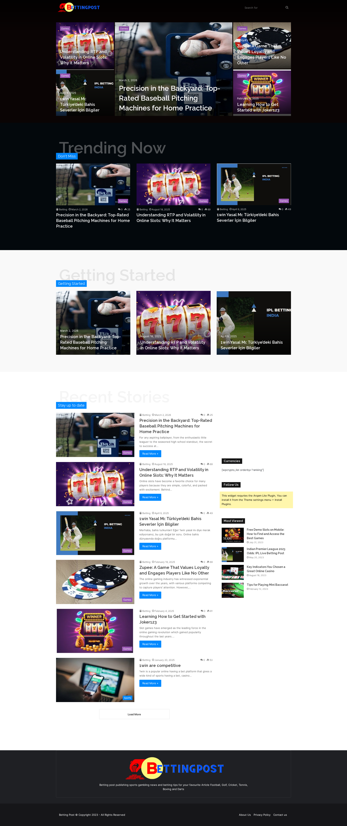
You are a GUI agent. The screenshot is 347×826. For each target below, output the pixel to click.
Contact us (280, 814)
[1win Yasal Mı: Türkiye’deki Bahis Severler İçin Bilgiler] (85, 93)
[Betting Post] (78, 7)
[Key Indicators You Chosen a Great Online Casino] (233, 572)
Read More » (150, 453)
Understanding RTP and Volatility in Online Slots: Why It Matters (83, 57)
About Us (245, 814)
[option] (173, 69)
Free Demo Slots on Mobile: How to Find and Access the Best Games (265, 534)
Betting (63, 209)
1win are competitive (160, 665)
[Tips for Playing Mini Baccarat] (233, 590)
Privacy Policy (262, 814)
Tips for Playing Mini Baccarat (267, 584)
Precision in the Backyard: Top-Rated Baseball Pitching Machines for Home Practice (169, 98)
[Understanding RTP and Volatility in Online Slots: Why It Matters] (85, 45)
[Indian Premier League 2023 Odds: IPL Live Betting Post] (233, 554)
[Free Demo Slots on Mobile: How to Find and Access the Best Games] (233, 535)
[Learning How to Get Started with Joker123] (262, 93)
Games (65, 75)
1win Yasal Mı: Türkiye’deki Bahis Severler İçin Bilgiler (80, 104)
